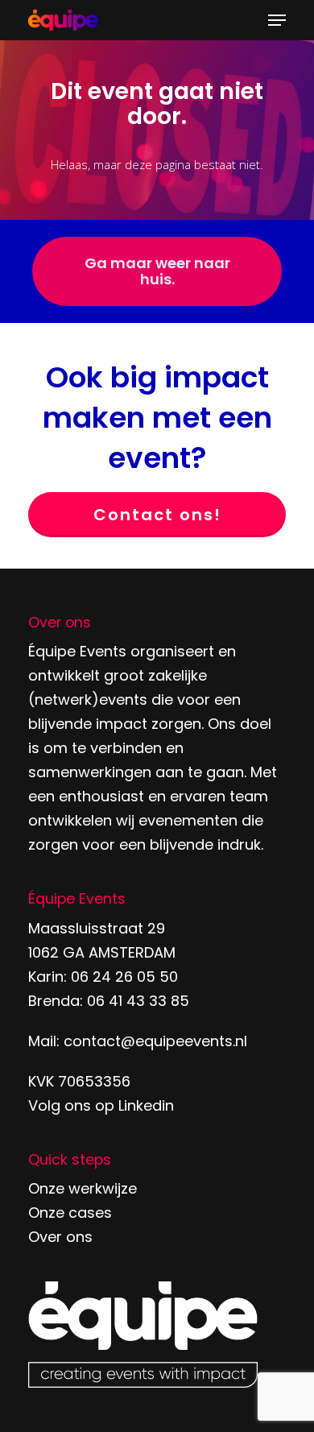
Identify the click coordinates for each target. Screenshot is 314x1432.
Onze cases (70, 1212)
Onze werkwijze (82, 1188)
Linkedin (146, 1105)
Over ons (60, 1237)
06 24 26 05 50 (124, 976)
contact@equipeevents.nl (155, 1041)
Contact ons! (157, 514)
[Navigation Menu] (277, 20)
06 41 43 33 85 (138, 1001)
